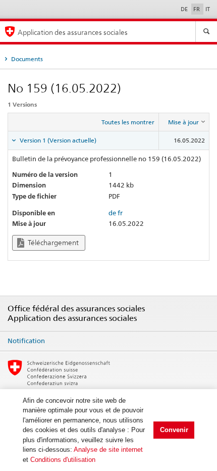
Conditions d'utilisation (62, 459)
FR (197, 9)
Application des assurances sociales (73, 32)
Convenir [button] (174, 430)
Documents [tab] (26, 59)
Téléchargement (52, 243)
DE (185, 9)
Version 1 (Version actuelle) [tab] (57, 140)
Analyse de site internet (108, 449)
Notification (26, 341)
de (112, 213)
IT (207, 9)
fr (120, 213)
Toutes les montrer (127, 122)
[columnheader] (184, 122)
